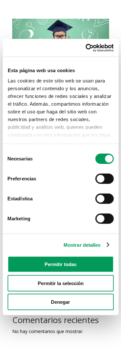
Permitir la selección (61, 283)
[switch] (104, 179)
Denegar (60, 302)
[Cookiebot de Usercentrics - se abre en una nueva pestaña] (86, 47)
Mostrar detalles (82, 244)
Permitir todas (60, 264)
